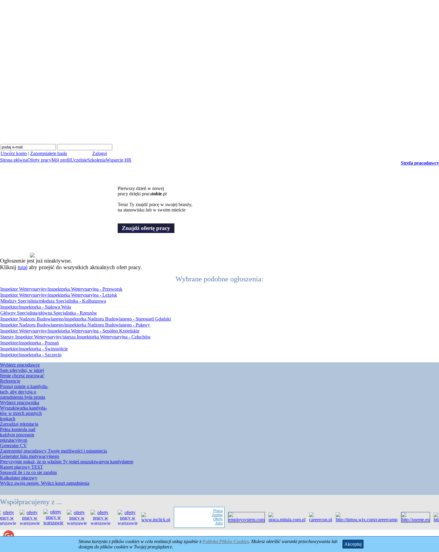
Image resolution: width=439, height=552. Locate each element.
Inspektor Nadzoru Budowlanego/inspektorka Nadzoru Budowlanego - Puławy (75, 324)
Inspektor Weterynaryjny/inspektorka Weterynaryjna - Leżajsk (58, 295)
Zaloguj (99, 153)
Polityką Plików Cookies (225, 541)
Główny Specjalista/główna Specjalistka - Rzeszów (48, 312)
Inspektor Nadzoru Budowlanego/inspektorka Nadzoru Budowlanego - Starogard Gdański (85, 318)
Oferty (214, 519)
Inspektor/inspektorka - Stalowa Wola (35, 306)
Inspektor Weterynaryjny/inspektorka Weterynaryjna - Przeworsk (61, 289)
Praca (214, 511)
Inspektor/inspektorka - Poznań (29, 342)
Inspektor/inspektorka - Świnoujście (34, 348)
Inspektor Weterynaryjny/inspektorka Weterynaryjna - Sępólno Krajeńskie (69, 330)
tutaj (22, 267)
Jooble (213, 515)
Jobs (215, 523)
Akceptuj (353, 544)
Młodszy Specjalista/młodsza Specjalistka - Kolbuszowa (53, 300)
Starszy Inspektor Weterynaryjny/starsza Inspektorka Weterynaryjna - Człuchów (75, 336)
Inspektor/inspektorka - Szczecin (31, 354)
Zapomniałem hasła (48, 153)
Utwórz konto (14, 153)
